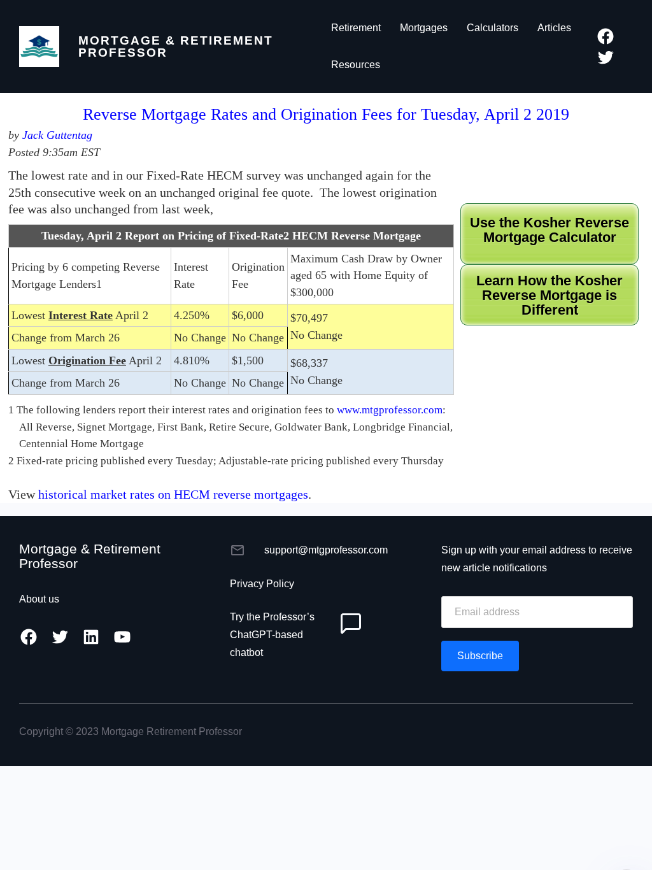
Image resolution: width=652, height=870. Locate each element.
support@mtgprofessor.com (326, 550)
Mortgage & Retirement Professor (175, 46)
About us (39, 599)
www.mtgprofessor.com (390, 409)
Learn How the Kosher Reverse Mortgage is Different (549, 295)
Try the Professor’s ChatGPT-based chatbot (272, 634)
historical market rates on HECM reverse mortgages (173, 494)
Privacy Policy (262, 583)
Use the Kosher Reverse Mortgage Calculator (549, 230)
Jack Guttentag (57, 135)
